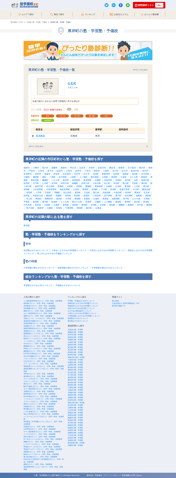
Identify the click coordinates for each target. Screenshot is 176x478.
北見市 (82, 168)
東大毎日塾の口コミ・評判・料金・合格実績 (40, 457)
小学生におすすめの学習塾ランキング (68, 250)
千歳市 (106, 171)
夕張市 (92, 168)
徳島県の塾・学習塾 (75, 425)
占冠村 (76, 189)
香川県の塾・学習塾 (75, 423)
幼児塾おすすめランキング (36, 250)
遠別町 (78, 192)
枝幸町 (128, 192)
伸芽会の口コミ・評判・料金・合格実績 (39, 374)
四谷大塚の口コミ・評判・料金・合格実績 (39, 437)
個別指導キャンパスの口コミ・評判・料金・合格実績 (44, 366)
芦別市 (32, 171)
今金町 (123, 177)
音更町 (88, 202)
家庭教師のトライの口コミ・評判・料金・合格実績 (43, 333)
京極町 (98, 180)
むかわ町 (136, 199)
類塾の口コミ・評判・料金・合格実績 (38, 442)
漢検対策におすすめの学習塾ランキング (83, 303)
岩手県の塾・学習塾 (75, 335)
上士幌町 (108, 202)
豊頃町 (84, 205)
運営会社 (90, 475)
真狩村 (66, 180)
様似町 (54, 202)
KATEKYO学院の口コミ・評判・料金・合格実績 (42, 354)
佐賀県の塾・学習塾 (75, 430)
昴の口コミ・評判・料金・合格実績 (37, 384)
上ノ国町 (83, 177)
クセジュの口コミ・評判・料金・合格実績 (39, 359)
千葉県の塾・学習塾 (75, 360)
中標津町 (69, 208)
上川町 (137, 186)
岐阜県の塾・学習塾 (75, 382)
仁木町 (45, 183)
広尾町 (56, 205)
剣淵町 (95, 189)
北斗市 (86, 174)
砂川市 (124, 171)
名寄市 (78, 171)
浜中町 (140, 205)
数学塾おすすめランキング (78, 321)
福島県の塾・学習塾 (75, 345)
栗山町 (126, 183)
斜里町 (77, 196)
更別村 (38, 205)
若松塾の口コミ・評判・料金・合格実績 (39, 303)
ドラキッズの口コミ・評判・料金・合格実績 (40, 401)
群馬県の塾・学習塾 (75, 352)
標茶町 (149, 205)
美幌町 (59, 196)
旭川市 (45, 168)
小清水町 (97, 196)
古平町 (36, 183)
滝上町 (29, 199)
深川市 (145, 171)
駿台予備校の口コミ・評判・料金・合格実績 (40, 386)
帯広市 (73, 168)
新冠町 (36, 202)
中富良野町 (51, 189)
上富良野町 (38, 189)
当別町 (96, 174)
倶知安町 (108, 180)
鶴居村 (40, 208)
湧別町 (148, 196)
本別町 (94, 205)
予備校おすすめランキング (68, 285)
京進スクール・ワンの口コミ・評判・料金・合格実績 (44, 318)
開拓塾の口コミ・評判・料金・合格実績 (39, 351)
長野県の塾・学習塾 (75, 370)
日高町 (147, 199)
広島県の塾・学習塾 (75, 408)
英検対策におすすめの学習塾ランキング (83, 306)
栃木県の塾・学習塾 (75, 355)
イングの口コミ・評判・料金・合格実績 (39, 341)
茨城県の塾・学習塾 (75, 362)
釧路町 (131, 205)
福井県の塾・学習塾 (75, 377)
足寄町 (103, 205)
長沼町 (116, 183)
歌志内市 (135, 171)
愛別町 (128, 186)
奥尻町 (114, 177)
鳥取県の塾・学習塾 (75, 415)
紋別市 (60, 171)
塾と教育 (115, 301)
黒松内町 (35, 180)
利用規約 (98, 475)
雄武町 (59, 199)
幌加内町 (146, 189)
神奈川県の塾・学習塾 (76, 357)
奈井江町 (85, 183)
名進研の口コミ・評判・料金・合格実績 (39, 427)
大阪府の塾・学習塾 (75, 390)
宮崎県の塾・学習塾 (75, 440)
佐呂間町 (129, 196)
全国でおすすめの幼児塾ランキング (81, 308)
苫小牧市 (132, 168)
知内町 (135, 174)
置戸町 (118, 196)
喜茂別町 (87, 180)
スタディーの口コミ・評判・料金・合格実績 (40, 381)
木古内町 (145, 174)
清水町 (137, 202)
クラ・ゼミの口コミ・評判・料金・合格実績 (40, 364)
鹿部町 (36, 177)
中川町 (136, 189)
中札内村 (28, 205)
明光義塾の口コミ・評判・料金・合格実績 (39, 308)
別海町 (59, 208)
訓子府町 (108, 196)
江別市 (41, 171)
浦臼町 (144, 183)
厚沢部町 (95, 177)
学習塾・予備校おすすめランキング (81, 301)
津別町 (68, 196)
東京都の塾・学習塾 (75, 347)
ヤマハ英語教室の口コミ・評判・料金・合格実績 (42, 432)
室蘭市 (54, 168)
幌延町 (49, 196)
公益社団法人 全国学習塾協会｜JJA (125, 303)
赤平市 (50, 171)
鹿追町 (118, 202)
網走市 (112, 168)
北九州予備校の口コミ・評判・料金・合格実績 (41, 356)
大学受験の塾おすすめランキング (107, 268)
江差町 (73, 177)
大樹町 (47, 205)
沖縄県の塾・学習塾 (75, 445)
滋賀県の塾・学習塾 (75, 395)
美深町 (113, 189)
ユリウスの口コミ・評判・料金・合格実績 (39, 434)
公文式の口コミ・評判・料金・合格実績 (39, 361)
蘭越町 (45, 180)
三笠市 (87, 171)
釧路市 (64, 168)
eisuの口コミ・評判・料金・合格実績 (38, 344)
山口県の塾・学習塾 (75, 410)
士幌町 (98, 202)
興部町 (38, 199)
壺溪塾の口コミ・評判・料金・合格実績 (39, 326)
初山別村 (67, 192)
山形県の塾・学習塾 (75, 342)
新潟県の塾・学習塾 (75, 367)
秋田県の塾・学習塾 (75, 337)
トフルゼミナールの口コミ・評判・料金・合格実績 (43, 399)
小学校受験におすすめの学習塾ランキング (84, 316)
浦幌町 (121, 205)
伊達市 (56, 174)
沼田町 (79, 186)
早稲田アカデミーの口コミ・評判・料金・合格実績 (43, 449)
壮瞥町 (87, 199)
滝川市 (115, 171)
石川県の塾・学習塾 (75, 375)
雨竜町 (61, 186)
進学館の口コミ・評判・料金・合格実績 (39, 376)
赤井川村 (65, 183)
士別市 (69, 171)
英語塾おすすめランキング (78, 318)
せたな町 (134, 177)
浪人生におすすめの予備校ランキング (54, 253)
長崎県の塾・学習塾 (75, 433)
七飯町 (27, 177)
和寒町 (85, 189)
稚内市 (142, 168)
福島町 (126, 174)
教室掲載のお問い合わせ (132, 475)
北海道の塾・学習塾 (75, 330)
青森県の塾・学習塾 (75, 332)
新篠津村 (106, 174)
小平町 (38, 192)
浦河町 (45, 202)
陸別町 (112, 205)
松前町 (116, 174)
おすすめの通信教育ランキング (79, 311)
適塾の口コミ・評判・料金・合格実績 (38, 316)
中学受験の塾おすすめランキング (39, 268)
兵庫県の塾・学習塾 (75, 398)
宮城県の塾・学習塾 (75, 340)
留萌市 (121, 168)
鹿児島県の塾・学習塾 (76, 443)
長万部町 (63, 177)
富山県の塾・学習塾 (75, 372)
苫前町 (48, 192)
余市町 (54, 183)
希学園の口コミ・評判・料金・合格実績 (39, 409)
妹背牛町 (39, 186)
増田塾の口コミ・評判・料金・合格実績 (39, 452)
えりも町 (65, 202)
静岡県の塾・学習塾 (75, 385)
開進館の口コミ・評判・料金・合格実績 (39, 346)
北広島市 (67, 174)
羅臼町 (89, 208)
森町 (44, 177)
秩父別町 (50, 186)
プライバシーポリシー (112, 475)
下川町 (104, 189)
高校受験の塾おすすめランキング (73, 268)
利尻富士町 (38, 196)
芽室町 (146, 202)
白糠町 (50, 208)
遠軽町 (139, 196)
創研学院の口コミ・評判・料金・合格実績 (39, 394)
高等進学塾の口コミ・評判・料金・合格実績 (40, 323)
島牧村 (144, 177)
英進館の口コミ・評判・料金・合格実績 (39, 331)
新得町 (128, 202)
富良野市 (28, 174)
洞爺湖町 (116, 199)
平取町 (27, 202)
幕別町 (66, 205)
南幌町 (75, 183)
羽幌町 (57, 192)
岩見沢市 (102, 168)
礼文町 (147, 192)
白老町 (96, 199)
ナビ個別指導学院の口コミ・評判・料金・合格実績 (43, 301)
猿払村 (96, 192)
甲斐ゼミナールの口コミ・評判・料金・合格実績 (42, 349)
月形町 (135, 183)
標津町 (80, 208)
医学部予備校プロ (118, 306)
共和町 (118, 180)
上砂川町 (97, 183)
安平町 (126, 199)
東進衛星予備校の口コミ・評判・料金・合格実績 (42, 321)
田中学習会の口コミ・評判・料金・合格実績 (40, 396)
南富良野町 (65, 189)
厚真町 (105, 199)
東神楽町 (99, 186)
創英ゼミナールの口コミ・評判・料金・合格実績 (42, 338)
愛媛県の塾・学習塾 (75, 418)
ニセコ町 (55, 180)
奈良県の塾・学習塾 (75, 400)
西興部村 (49, 199)
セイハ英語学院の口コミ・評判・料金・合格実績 (42, 313)
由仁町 (107, 183)
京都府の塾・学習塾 (75, 393)
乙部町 (105, 177)
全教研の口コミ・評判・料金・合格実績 (39, 391)
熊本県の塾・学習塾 (75, 438)
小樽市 (36, 168)
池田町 (75, 205)
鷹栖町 (88, 186)
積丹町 (27, 183)
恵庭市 (47, 174)
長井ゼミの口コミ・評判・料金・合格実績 (39, 404)
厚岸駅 (27, 225)
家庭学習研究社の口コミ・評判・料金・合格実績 (42, 328)
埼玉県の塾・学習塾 (75, 350)
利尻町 (27, 196)
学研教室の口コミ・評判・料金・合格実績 (39, 306)
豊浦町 (78, 199)
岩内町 (128, 180)
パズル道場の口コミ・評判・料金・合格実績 (40, 411)
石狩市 (77, 174)
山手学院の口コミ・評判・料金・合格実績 (39, 429)
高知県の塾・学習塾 (75, 420)
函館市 (27, 168)
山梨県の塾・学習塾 (75, 365)
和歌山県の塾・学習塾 (76, 403)
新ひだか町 (77, 202)
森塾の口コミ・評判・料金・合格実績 (38, 311)
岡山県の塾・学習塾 (75, 405)
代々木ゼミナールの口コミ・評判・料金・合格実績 (43, 439)
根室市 (97, 171)
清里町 (86, 196)
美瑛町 (27, 189)
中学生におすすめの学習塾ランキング (107, 250)
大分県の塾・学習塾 (75, 435)
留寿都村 (76, 180)
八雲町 (52, 177)
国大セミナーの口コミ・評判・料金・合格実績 (41, 336)
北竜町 (70, 186)
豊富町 (137, 192)
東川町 (146, 186)
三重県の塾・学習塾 (75, 387)
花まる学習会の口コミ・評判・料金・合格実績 (41, 414)
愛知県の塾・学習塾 (75, 380)
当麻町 (109, 186)
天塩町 (87, 192)
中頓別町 (118, 192)
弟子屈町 (30, 208)
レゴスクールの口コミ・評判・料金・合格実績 (41, 444)
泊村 (136, 180)
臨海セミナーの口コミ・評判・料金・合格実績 (41, 454)
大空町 (68, 199)
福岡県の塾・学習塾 (75, 428)
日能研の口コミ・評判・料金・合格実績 (39, 406)
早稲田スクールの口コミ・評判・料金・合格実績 (42, 447)
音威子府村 (124, 189)
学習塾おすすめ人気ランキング (38, 285)
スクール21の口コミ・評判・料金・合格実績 (40, 379)
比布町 (118, 186)
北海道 (98, 208)
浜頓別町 (106, 192)
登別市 (38, 174)
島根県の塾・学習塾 (75, 413)
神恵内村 (145, 180)
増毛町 (29, 192)
